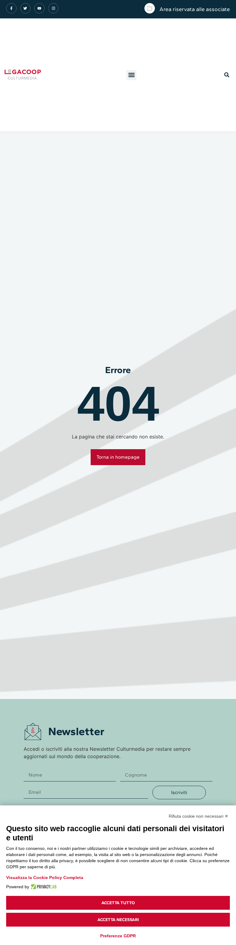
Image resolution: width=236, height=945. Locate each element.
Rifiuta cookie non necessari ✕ (198, 816)
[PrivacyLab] (43, 887)
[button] (131, 75)
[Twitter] (25, 8)
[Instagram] (53, 8)
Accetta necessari (118, 919)
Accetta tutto (118, 902)
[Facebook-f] (11, 8)
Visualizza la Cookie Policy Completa (44, 877)
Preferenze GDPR (118, 935)
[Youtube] (39, 8)
